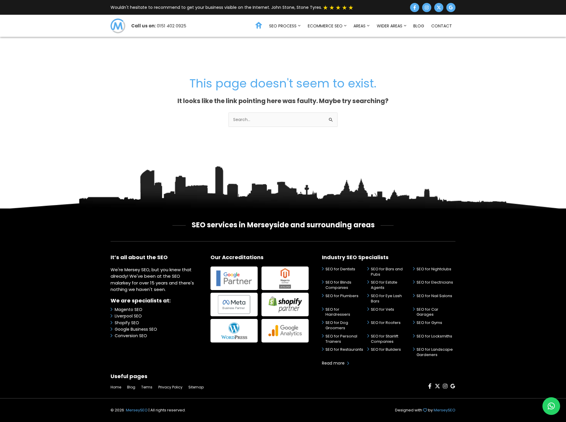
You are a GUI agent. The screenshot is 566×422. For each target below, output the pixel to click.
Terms (146, 387)
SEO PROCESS (283, 26)
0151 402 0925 (171, 26)
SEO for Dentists (340, 269)
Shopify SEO (127, 323)
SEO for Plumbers (341, 296)
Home (116, 387)
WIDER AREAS (389, 26)
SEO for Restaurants (344, 349)
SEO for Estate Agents (384, 284)
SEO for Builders (386, 349)
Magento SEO (128, 309)
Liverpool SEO (128, 316)
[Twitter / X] (438, 7)
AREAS (359, 26)
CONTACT (441, 26)
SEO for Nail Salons (434, 296)
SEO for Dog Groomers (336, 325)
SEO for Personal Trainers (341, 338)
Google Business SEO (136, 329)
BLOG (418, 26)
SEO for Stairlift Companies (384, 338)
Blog (131, 387)
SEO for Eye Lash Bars (386, 298)
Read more (333, 363)
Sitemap (196, 387)
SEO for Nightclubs (434, 269)
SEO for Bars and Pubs (387, 271)
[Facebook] (414, 7)
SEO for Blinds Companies (338, 284)
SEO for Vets (382, 309)
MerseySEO (137, 410)
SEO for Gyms (429, 322)
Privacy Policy (170, 387)
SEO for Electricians (435, 282)
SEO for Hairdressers (337, 312)
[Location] (450, 7)
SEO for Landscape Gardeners (435, 352)
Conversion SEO (131, 336)
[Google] (452, 387)
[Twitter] (437, 387)
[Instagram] (426, 7)
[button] (298, 26)
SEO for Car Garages (427, 312)
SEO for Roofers (386, 322)
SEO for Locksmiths (434, 336)
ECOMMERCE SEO (325, 26)
